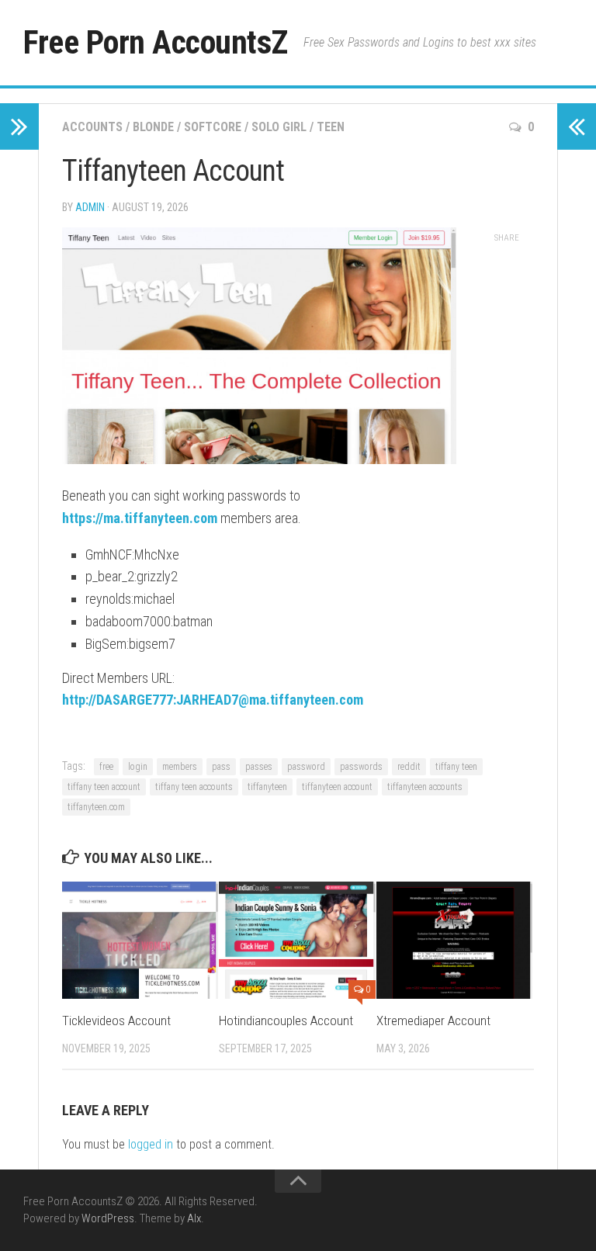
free (106, 766)
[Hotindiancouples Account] (297, 940)
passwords (361, 766)
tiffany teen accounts (194, 786)
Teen (331, 127)
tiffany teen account (104, 786)
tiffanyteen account (337, 786)
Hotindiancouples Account (286, 1020)
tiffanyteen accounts (425, 786)
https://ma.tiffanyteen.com (139, 518)
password (306, 766)
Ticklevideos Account (116, 1020)
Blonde (153, 127)
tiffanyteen (267, 786)
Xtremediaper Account (433, 1020)
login (137, 766)
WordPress (107, 1218)
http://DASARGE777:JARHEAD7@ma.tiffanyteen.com (212, 699)
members (179, 766)
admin (90, 207)
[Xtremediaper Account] (454, 940)
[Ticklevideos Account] (140, 940)
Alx (194, 1218)
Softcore (212, 127)
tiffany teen (456, 766)
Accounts (92, 127)
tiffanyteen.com (96, 807)
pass (221, 766)
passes (258, 766)
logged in (150, 1144)
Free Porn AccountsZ (155, 42)
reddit (409, 766)
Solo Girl (279, 127)
